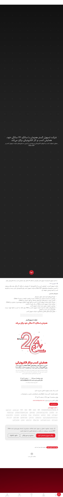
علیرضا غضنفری (24, 417)
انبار (56, 412)
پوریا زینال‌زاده (10, 412)
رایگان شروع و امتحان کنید (45, 436)
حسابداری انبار (36, 415)
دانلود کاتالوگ (14, 436)
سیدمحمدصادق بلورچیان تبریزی (50, 417)
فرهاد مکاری (16, 417)
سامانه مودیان (9, 415)
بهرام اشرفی (32, 412)
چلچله (48, 415)
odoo (26, 410)
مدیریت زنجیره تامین (45, 420)
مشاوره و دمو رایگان (27, 436)
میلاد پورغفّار (36, 420)
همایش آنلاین (16, 420)
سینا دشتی (31, 417)
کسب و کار (9, 417)
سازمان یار (17, 415)
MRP (30, 410)
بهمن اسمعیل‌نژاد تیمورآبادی (21, 412)
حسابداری (43, 415)
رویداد (30, 415)
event (34, 410)
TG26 (21, 410)
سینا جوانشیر (38, 417)
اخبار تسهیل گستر (52, 281)
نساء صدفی (28, 420)
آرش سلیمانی (15, 410)
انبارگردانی (52, 412)
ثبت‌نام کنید (54, 404)
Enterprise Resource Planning (49, 410)
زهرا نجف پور (24, 415)
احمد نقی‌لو (8, 410)
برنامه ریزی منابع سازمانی (42, 412)
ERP (39, 410)
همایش (22, 420)
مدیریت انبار (54, 420)
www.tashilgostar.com (39, 400)
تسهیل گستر (54, 415)
